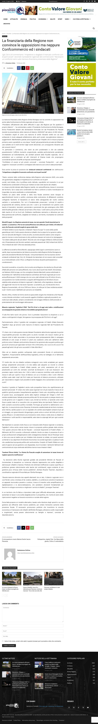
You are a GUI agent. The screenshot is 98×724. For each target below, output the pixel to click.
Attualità (9, 33)
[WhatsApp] (32, 68)
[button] (93, 28)
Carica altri (81, 142)
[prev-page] (3, 595)
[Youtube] (95, 1)
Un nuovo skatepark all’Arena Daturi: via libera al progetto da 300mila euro (10, 589)
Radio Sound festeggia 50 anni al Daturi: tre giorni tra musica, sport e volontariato (54, 676)
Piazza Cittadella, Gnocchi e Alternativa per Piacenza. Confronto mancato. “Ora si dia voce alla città (32, 589)
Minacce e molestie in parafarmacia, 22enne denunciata (51, 685)
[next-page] (6, 595)
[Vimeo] (92, 1)
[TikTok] (78, 707)
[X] (89, 1)
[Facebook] (84, 1)
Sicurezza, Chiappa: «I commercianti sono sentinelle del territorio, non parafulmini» (86, 109)
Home (3, 33)
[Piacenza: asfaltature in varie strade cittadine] (53, 578)
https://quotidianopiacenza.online (25, 553)
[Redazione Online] (3, 63)
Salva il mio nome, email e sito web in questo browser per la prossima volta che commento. (32, 641)
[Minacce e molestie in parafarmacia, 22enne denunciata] (39, 686)
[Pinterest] (28, 68)
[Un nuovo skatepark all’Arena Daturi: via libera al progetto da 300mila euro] (11, 578)
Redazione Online (10, 63)
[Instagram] (87, 1)
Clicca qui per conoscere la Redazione (51, 706)
